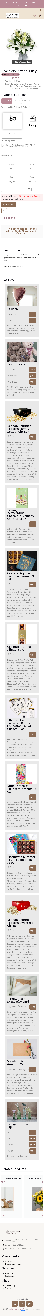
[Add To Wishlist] (4, 210)
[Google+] (15, 1304)
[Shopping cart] (42, 1215)
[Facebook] (22, 1304)
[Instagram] (29, 1304)
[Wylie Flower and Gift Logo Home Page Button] (10, 15)
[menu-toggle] (2, 16)
